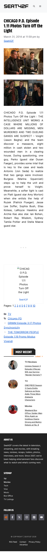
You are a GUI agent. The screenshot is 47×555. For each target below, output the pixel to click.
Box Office (8, 496)
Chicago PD (15, 318)
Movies (7, 482)
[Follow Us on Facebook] (12, 517)
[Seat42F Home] (6, 517)
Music (6, 492)
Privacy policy (34, 542)
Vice (6, 489)
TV (9, 314)
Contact (23, 542)
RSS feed (13, 542)
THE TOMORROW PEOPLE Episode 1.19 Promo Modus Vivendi (21, 337)
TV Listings (9, 499)
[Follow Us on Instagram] (26, 517)
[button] (34, 6)
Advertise (24, 545)
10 (34, 305)
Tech (6, 485)
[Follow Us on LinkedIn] (34, 517)
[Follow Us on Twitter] (19, 517)
